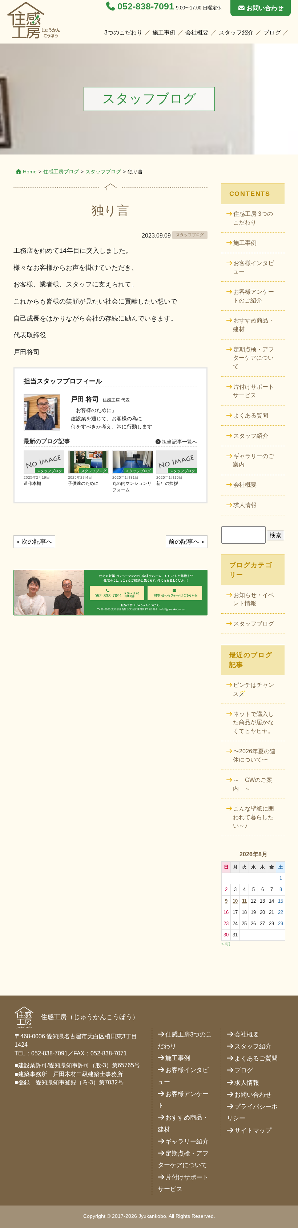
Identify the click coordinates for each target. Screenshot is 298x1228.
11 (244, 901)
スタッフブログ (103, 171)
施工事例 (164, 32)
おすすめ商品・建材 (253, 324)
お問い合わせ (264, 8)
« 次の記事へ (34, 541)
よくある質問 (250, 415)
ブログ (272, 32)
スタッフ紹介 (236, 32)
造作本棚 (32, 483)
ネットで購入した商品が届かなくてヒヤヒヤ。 (253, 722)
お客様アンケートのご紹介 (253, 296)
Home (30, 171)
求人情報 (245, 505)
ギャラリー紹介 (187, 1141)
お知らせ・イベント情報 (253, 599)
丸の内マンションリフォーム (132, 487)
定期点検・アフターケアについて (253, 358)
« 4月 (226, 943)
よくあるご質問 (256, 1058)
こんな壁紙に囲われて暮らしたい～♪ (253, 817)
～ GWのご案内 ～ (252, 784)
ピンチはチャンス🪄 (253, 689)
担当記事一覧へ (178, 442)
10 (235, 901)
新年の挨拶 (167, 483)
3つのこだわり (123, 32)
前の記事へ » (187, 541)
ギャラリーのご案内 (253, 460)
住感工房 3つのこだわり (253, 218)
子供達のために (83, 483)
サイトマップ (252, 1130)
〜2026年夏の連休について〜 (254, 755)
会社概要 (197, 32)
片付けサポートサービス (253, 391)
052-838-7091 (145, 6)
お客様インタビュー (253, 267)
